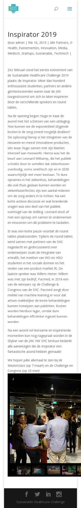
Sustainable (44, 53)
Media (62, 48)
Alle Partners (59, 42)
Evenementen (29, 48)
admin (20, 42)
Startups (28, 53)
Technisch (61, 53)
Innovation (48, 48)
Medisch (14, 53)
